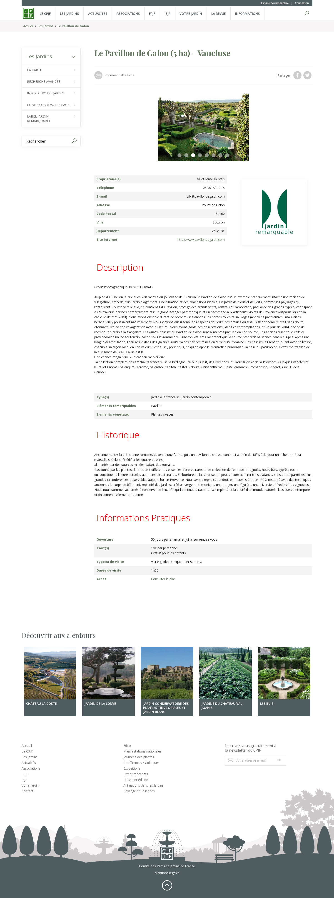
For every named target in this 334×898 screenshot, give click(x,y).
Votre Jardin (30, 785)
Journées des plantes (138, 757)
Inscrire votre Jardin (45, 93)
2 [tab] (186, 155)
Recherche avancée (43, 81)
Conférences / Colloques (141, 762)
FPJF (152, 13)
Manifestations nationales (142, 751)
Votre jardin (190, 13)
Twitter (307, 75)
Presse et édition (135, 780)
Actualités (97, 13)
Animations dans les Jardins (143, 785)
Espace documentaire (275, 3)
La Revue (218, 13)
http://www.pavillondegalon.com (201, 239)
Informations (247, 13)
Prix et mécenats (135, 774)
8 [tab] (227, 155)
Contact (27, 791)
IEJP (167, 13)
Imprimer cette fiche (119, 75)
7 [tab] (220, 155)
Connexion (302, 3)
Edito (127, 745)
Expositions (131, 768)
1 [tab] (179, 155)
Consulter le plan (163, 579)
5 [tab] (206, 155)
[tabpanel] (203, 127)
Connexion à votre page (48, 105)
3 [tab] (193, 155)
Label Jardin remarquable (39, 118)
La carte (34, 70)
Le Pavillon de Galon (73, 26)
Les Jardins (69, 13)
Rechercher (306, 13)
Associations (128, 13)
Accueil (28, 26)
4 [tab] (200, 155)
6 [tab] (213, 155)
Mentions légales (167, 873)
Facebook (297, 75)
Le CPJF (45, 13)
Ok (279, 760)
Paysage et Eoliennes (139, 791)
